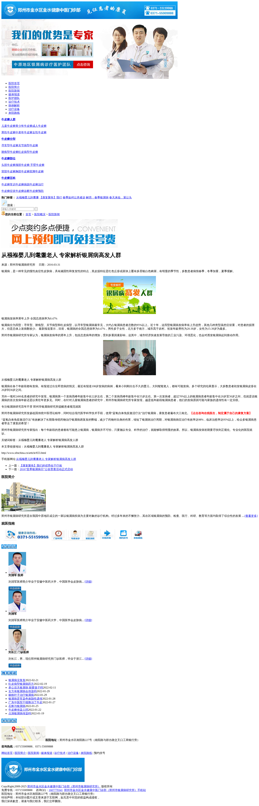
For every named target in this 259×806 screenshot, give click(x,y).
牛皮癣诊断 (23, 190)
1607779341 (56, 790)
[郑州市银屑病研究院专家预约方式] (74, 539)
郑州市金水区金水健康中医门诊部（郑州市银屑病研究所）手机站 (105, 790)
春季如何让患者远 (74, 197)
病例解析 (14, 105)
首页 (28, 214)
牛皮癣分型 (8, 138)
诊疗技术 (14, 101)
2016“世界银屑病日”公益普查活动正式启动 (46, 469)
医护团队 (14, 98)
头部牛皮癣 (8, 164)
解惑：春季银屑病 (97, 197)
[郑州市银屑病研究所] (89, 18)
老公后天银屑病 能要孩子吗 (25, 687)
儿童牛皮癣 (8, 125)
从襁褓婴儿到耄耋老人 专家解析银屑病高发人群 (46, 459)
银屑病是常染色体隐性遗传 (25, 698)
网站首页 (7, 752)
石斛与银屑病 (16, 706)
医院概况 (39, 214)
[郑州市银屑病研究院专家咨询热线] (25, 539)
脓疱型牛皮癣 (9, 151)
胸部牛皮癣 (23, 171)
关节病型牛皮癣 (28, 145)
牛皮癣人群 (8, 119)
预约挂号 (99, 752)
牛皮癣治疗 (37, 184)
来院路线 (14, 112)
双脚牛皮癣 (37, 171)
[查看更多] (251, 515)
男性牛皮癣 (8, 132)
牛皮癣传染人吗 (18, 709)
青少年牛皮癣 (24, 125)
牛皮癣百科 (8, 177)
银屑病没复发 (16, 680)
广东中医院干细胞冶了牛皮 (25, 702)
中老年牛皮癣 (24, 132)
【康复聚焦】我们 (50, 197)
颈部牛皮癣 (23, 164)
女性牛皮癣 (39, 132)
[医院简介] (23, 510)
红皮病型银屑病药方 (21, 683)
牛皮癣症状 (8, 190)
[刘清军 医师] (17, 572)
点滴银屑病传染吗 (19, 713)
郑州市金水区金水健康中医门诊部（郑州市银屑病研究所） (64, 786)
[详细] (88, 581)
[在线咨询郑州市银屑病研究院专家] (123, 539)
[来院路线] (9, 722)
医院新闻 (14, 90)
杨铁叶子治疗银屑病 (21, 694)
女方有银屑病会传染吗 (22, 691)
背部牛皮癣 (8, 171)
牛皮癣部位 (8, 158)
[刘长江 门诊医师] (17, 649)
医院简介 (14, 86)
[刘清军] (17, 611)
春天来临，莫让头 (120, 197)
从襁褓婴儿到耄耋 (27, 197)
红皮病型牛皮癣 (28, 151)
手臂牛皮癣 (37, 164)
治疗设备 (14, 109)
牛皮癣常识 (8, 184)
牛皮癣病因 (23, 184)
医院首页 (14, 83)
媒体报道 (14, 94)
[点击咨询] (14, 589)
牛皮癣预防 (37, 190)
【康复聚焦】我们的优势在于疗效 (41, 465)
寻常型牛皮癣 (9, 145)
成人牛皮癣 (39, 125)
